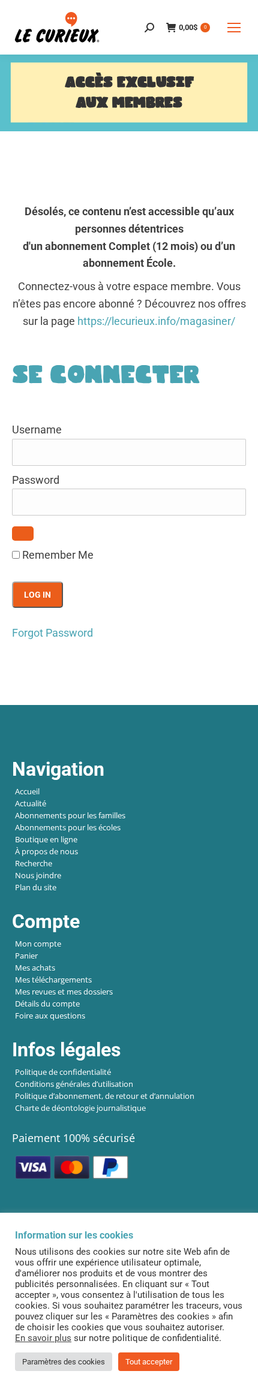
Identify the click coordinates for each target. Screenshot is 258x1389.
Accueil (27, 791)
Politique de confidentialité (63, 1071)
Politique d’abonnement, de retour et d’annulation (104, 1095)
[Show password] (23, 533)
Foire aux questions (50, 1015)
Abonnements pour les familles (70, 815)
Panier (26, 955)
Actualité (30, 803)
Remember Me (57, 555)
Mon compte (38, 943)
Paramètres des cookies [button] (63, 1361)
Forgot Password (52, 632)
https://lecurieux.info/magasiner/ (156, 321)
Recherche (33, 863)
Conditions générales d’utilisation (74, 1083)
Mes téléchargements (53, 979)
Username (37, 429)
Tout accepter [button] (148, 1361)
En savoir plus (43, 1338)
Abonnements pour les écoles (68, 827)
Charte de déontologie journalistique (80, 1107)
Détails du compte (47, 1003)
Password (35, 480)
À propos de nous (46, 851)
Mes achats (35, 967)
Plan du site (35, 887)
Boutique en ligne (46, 839)
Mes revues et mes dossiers (64, 991)
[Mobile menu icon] (234, 28)
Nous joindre (38, 875)
